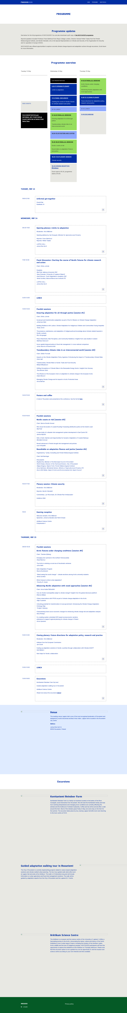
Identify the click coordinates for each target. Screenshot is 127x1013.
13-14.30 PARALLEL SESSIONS (61, 115)
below (59, 693)
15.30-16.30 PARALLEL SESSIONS (62, 142)
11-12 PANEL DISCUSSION (60, 98)
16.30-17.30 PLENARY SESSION (61, 157)
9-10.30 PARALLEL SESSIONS (90, 80)
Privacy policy (69, 1004)
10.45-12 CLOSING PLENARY (90, 97)
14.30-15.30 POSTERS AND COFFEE (63, 133)
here (81, 399)
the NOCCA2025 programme (84, 35)
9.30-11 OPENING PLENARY (60, 86)
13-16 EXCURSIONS (87, 114)
